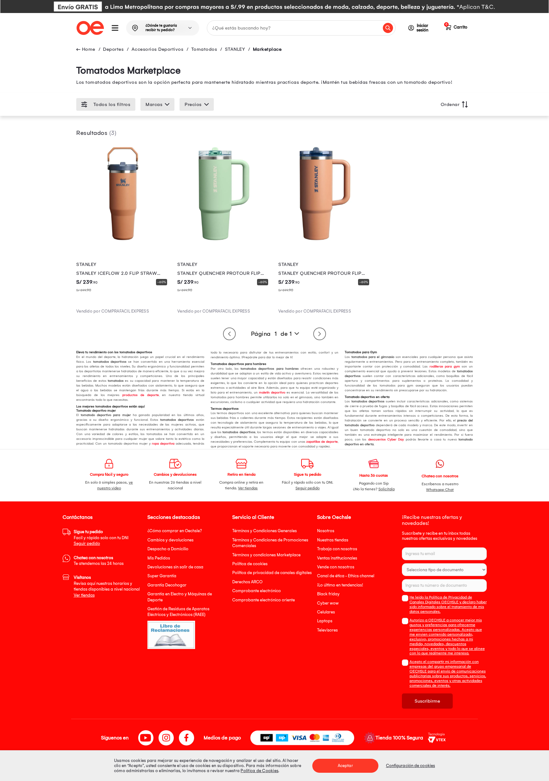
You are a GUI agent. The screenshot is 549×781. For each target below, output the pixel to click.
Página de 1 (271, 333)
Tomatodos (204, 49)
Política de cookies (250, 563)
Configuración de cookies (410, 765)
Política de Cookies (259, 770)
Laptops (324, 621)
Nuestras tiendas (332, 540)
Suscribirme (427, 701)
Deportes (113, 49)
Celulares (326, 612)
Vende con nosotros (335, 567)
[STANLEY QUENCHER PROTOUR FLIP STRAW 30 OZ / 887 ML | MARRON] (325, 239)
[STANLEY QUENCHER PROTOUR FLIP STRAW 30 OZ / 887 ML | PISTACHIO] (224, 239)
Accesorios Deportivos (158, 49)
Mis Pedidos (158, 558)
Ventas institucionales (337, 558)
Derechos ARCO (247, 581)
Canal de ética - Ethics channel (345, 575)
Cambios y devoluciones (170, 540)
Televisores (327, 630)
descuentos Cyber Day (386, 439)
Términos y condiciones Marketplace (266, 555)
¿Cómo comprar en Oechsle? (174, 530)
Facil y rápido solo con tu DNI (101, 537)
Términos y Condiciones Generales (264, 530)
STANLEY (235, 49)
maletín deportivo (272, 392)
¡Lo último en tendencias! (340, 585)
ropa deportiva (163, 444)
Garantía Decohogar (166, 585)
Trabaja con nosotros (337, 548)
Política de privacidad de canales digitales (272, 572)
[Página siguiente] (319, 334)
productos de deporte (140, 395)
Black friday (328, 594)
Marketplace (267, 49)
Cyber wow (328, 603)
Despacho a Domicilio (167, 548)
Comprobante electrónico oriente (263, 600)
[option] (274, 6)
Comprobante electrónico (256, 590)
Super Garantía (161, 575)
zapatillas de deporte (322, 442)
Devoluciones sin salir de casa (175, 567)
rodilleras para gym (445, 366)
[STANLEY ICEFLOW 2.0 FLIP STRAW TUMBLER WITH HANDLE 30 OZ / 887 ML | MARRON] (123, 239)
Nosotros (325, 530)
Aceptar (345, 765)
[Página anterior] (229, 334)
